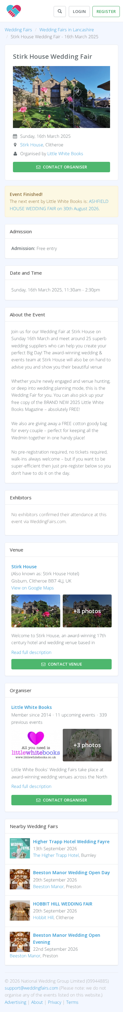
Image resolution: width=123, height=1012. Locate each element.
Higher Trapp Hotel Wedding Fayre (71, 841)
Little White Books (65, 153)
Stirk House (31, 145)
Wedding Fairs (18, 30)
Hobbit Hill (43, 917)
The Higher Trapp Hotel (56, 855)
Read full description (31, 652)
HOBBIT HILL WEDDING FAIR (62, 904)
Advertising (15, 1002)
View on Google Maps (32, 588)
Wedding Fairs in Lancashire (66, 30)
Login (79, 11)
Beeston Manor (48, 886)
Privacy (54, 1002)
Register (106, 11)
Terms (72, 1002)
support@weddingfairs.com (31, 988)
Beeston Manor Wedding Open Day (71, 872)
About (37, 1002)
